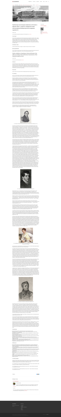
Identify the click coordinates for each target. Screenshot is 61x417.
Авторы (41, 1)
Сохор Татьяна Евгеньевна (43, 25)
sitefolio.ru (48, 414)
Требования (30, 1)
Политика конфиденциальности (25, 415)
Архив (44, 1)
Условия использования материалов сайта (16, 415)
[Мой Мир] (38, 374)
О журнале (34, 1)
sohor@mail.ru (14, 386)
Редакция (37, 1)
